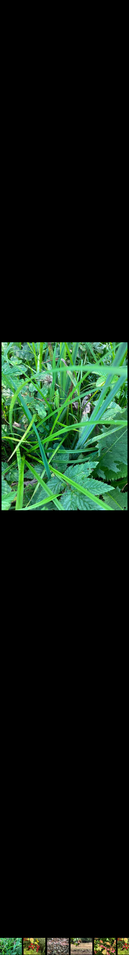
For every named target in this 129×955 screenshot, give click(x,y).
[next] (123, 472)
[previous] (6, 472)
